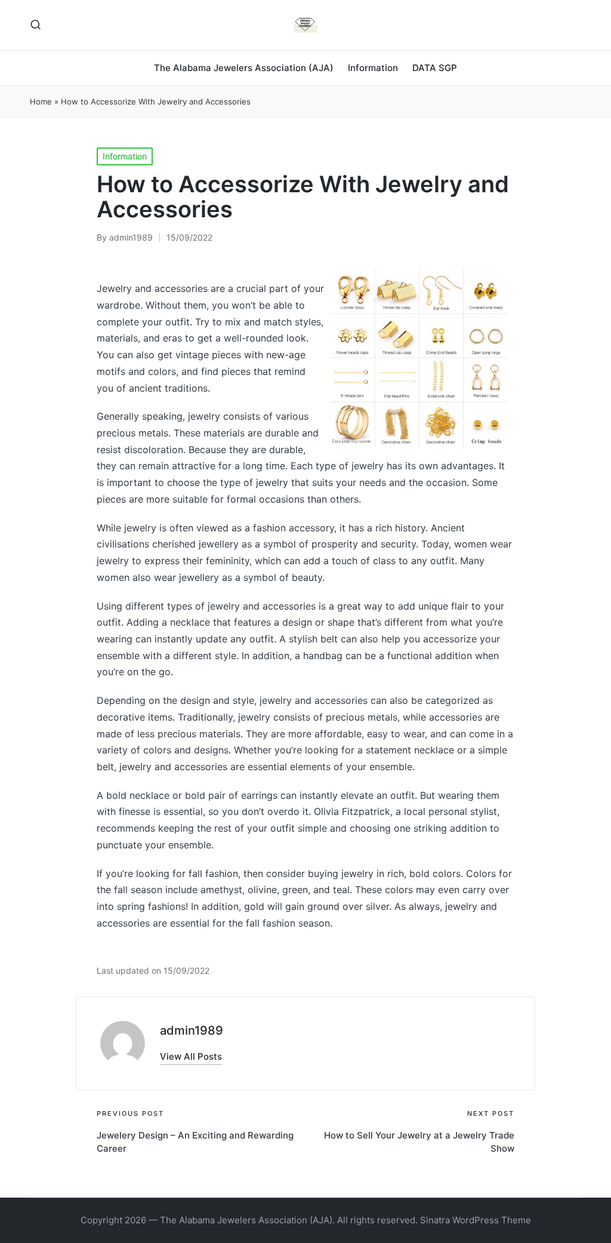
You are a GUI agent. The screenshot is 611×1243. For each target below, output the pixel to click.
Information (125, 156)
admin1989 (191, 1030)
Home (41, 101)
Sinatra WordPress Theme (475, 1220)
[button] (191, 1056)
